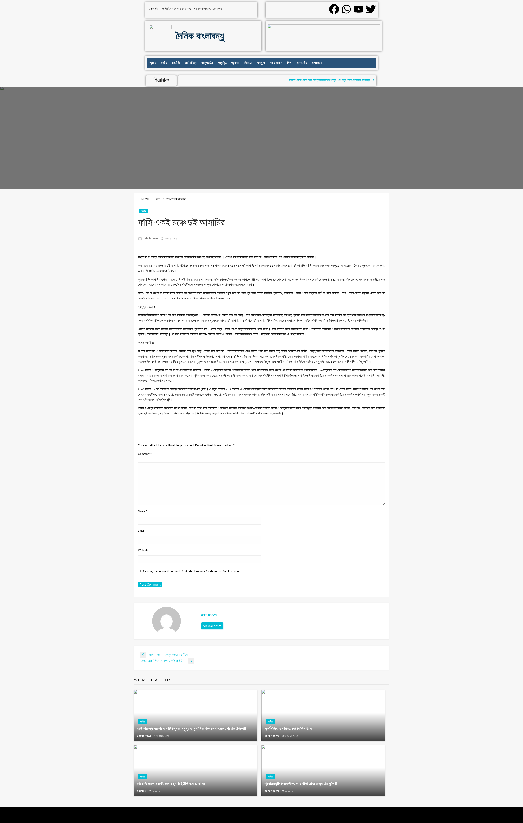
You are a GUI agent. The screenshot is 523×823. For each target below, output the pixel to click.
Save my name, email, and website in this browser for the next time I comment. (192, 571)
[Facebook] (334, 9)
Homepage (144, 198)
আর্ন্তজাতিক (207, 63)
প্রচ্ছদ (153, 63)
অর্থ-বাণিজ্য (191, 63)
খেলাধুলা (261, 63)
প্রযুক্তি (222, 63)
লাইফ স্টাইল (276, 63)
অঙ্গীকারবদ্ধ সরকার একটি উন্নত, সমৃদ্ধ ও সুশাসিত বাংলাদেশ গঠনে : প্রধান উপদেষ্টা (191, 728)
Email (142, 530)
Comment (145, 453)
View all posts (212, 626)
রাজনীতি (176, 63)
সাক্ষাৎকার (317, 63)
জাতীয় (164, 63)
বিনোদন (248, 63)
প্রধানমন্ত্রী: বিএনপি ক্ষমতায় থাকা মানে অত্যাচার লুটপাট (301, 783)
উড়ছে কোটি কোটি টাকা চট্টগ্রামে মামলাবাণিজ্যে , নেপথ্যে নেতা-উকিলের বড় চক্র (318, 80)
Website (143, 550)
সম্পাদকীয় (302, 63)
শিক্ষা (289, 63)
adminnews (151, 238)
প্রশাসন (235, 63)
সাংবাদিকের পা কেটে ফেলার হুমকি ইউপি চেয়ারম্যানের (171, 783)
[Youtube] (358, 9)
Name (142, 511)
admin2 (142, 790)
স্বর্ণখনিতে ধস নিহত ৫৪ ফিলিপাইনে (288, 728)
